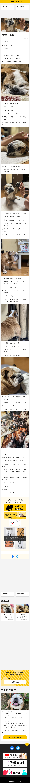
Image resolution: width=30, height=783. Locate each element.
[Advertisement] (15, 14)
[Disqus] (15, 646)
